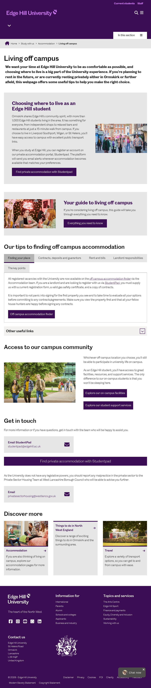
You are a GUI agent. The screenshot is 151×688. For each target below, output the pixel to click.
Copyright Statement (49, 682)
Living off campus (68, 43)
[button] (132, 672)
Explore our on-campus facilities (105, 393)
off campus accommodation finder (110, 278)
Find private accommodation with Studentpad (44, 172)
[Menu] (141, 13)
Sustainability (109, 618)
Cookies (92, 677)
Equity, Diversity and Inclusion (117, 614)
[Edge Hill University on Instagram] (18, 623)
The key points (17, 268)
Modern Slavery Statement (22, 682)
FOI (101, 677)
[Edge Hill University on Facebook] (11, 623)
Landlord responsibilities (128, 258)
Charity (110, 677)
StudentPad (112, 283)
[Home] (32, 14)
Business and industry (66, 623)
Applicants (61, 618)
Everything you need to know (85, 223)
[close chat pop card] (144, 670)
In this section (126, 35)
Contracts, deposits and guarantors (59, 258)
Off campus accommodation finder (31, 314)
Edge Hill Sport (110, 606)
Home (13, 43)
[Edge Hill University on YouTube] (25, 623)
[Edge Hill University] (19, 603)
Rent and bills (97, 258)
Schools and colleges (66, 614)
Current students (124, 3)
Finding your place (19, 258)
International (62, 601)
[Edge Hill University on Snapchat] (32, 623)
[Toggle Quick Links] (9, 26)
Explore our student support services (108, 405)
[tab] (19, 258)
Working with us (111, 623)
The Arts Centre (111, 601)
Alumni (59, 610)
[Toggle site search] (136, 13)
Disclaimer (68, 677)
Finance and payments (114, 610)
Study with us (27, 43)
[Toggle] (142, 331)
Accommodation (46, 43)
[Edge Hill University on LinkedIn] (39, 623)
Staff (140, 3)
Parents (59, 606)
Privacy (80, 677)
